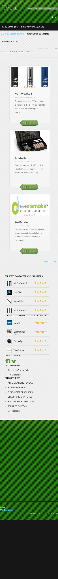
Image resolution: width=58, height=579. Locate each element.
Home (54, 17)
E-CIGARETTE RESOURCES (32, 27)
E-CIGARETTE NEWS (9, 27)
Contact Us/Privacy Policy (19, 370)
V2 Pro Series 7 (20, 283)
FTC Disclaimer (14, 375)
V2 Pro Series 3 (23, 93)
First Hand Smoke (30, 97)
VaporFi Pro (19, 301)
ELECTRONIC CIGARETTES (20, 397)
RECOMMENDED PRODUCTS (21, 402)
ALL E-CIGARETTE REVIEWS (20, 383)
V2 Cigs (17, 323)
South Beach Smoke (19, 333)
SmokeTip (20, 157)
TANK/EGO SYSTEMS (17, 406)
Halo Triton (18, 292)
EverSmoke (21, 221)
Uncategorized (14, 411)
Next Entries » (50, 261)
